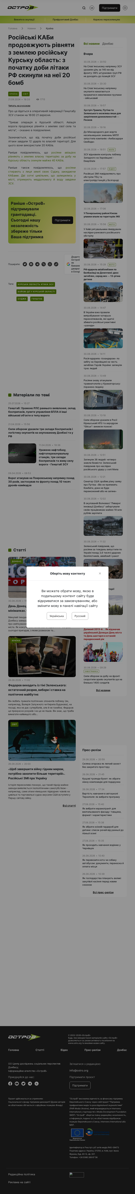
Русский (80, 616)
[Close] (100, 573)
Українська (57, 616)
